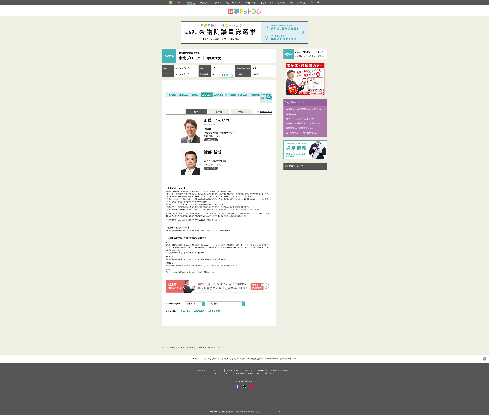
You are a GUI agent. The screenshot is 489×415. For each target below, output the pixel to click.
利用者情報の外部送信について (247, 373)
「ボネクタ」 (234, 213)
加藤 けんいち (217, 121)
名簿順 (219, 112)
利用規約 (260, 370)
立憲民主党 (218, 95)
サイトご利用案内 (233, 370)
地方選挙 (217, 3)
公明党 (195, 95)
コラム (179, 3)
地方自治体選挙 (214, 311)
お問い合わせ (270, 373)
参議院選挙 (204, 3)
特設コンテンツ (296, 3)
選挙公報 (225, 75)
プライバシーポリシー (222, 373)
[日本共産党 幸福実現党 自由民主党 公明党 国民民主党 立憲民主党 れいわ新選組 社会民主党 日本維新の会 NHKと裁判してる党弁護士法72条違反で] (226, 304)
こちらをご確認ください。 (222, 231)
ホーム (164, 347)
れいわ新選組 (230, 95)
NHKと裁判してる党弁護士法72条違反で (266, 98)
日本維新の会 (254, 95)
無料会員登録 (227, 412)
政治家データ (250, 3)
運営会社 (249, 370)
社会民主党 (242, 95)
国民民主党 (207, 95)
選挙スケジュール (233, 3)
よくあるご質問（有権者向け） (280, 370)
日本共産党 (171, 95)
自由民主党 (183, 95)
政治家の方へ (202, 370)
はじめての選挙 (267, 3)
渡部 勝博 (213, 153)
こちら (201, 220)
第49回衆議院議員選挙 (189, 53)
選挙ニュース (217, 370)
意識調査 (281, 3)
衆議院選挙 (191, 3)
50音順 (241, 112)
